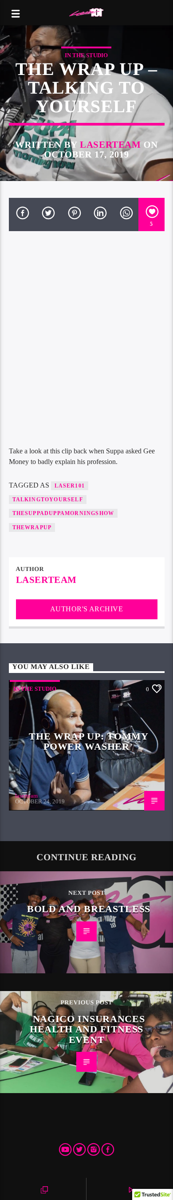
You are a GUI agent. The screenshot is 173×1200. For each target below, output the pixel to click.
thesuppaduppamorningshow (63, 513)
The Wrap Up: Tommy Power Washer (88, 741)
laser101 (70, 486)
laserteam (110, 144)
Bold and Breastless (88, 908)
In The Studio (86, 55)
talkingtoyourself (47, 499)
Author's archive (86, 609)
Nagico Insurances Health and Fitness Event (87, 1029)
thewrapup (32, 527)
